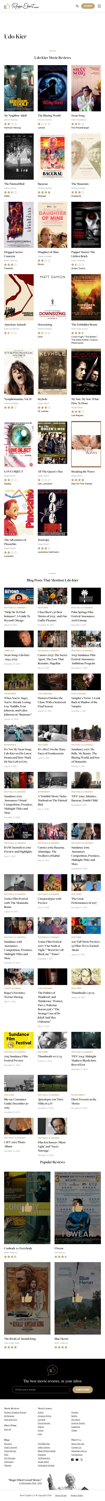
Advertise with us (79, 1451)
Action (41, 1412)
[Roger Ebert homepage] (21, 6)
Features (42, 1455)
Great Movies (10, 1451)
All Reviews (9, 1416)
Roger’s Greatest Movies (15, 1412)
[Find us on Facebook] (72, 1460)
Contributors (76, 1455)
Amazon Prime (44, 1416)
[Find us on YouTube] (77, 1460)
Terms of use (61, 1495)
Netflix (74, 1416)
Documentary (44, 1423)
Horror (41, 1430)
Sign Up (7, 1429)
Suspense (75, 1427)
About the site (77, 1444)
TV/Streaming (44, 1458)
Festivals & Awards (46, 1465)
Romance (75, 1419)
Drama (41, 1427)
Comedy (41, 1419)
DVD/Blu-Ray (44, 1444)
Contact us (76, 1447)
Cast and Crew (10, 1419)
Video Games (44, 1447)
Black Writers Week (46, 1451)
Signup (88, 6)
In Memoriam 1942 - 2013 (30, 1483)
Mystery (75, 1412)
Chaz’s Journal (10, 1447)
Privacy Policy (77, 1495)
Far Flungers (9, 1458)
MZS (6, 1455)
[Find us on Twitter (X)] (81, 1460)
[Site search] (77, 6)
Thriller (74, 1430)
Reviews (8, 1444)
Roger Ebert (43, 1462)
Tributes (7, 1465)
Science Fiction (78, 1423)
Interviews (8, 1462)
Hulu (40, 1434)
